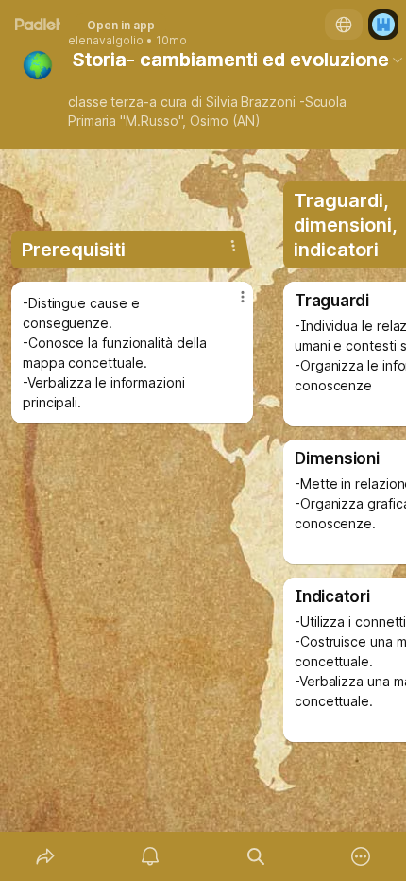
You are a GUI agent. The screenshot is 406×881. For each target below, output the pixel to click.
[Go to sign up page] (383, 24)
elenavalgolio (106, 40)
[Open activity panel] (151, 856)
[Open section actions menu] (233, 246)
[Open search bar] (255, 856)
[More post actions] (230, 304)
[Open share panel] (45, 856)
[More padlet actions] (361, 856)
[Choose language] (344, 24)
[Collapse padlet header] (397, 59)
